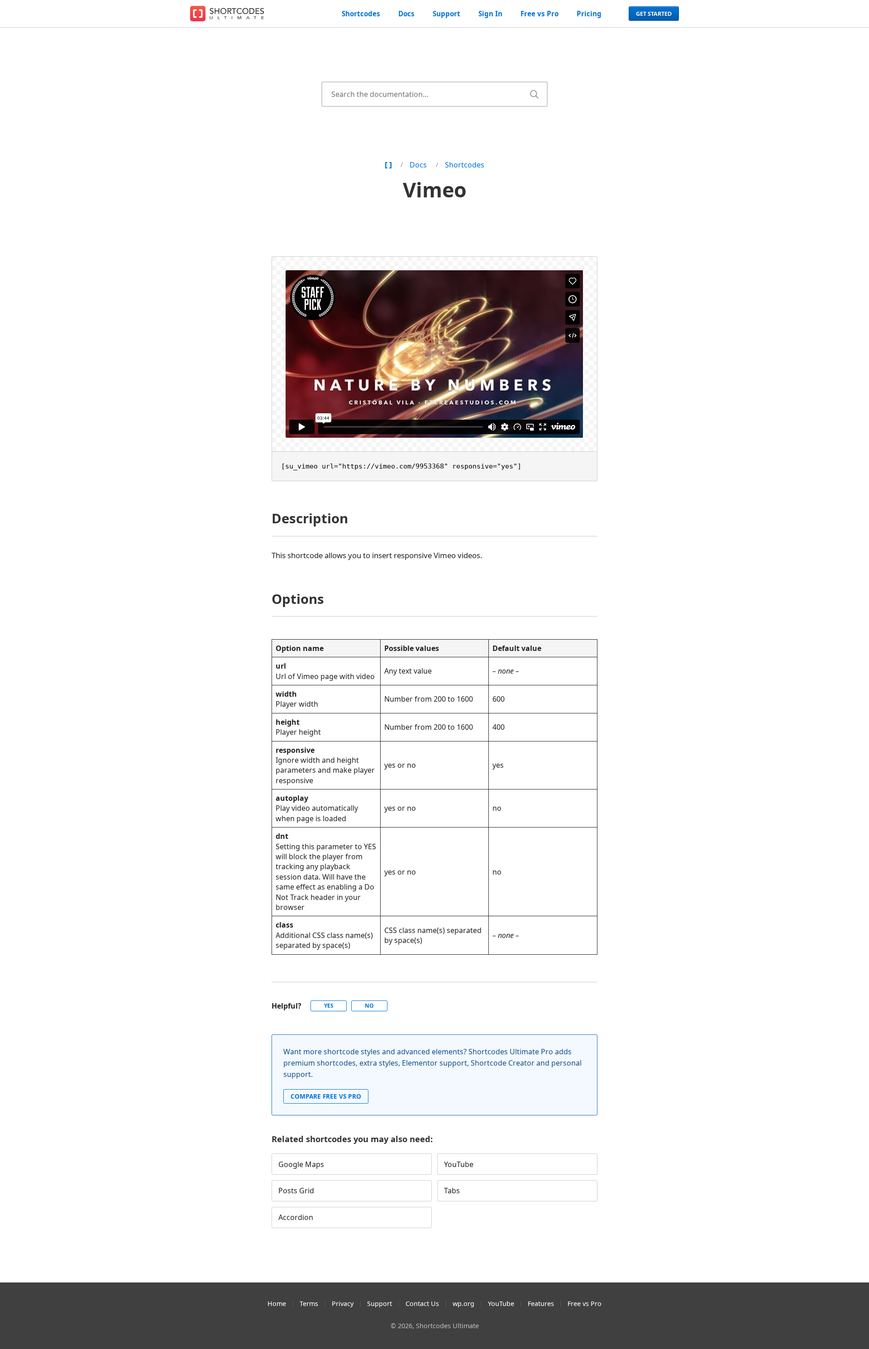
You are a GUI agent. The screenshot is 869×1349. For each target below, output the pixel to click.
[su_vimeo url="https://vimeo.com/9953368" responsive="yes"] (401, 466)
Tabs (452, 1191)
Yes (329, 1005)
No (369, 1005)
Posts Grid (296, 1191)
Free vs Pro (539, 13)
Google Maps (301, 1164)
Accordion (295, 1217)
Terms (309, 1303)
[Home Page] (388, 165)
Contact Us (422, 1303)
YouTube (458, 1164)
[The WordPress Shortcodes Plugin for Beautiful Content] (228, 13)
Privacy (342, 1303)
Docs (406, 13)
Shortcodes (361, 13)
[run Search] (534, 94)
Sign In (490, 13)
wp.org (463, 1303)
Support (446, 13)
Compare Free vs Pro (326, 1096)
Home (276, 1303)
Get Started (654, 14)
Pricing (589, 13)
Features (541, 1303)
